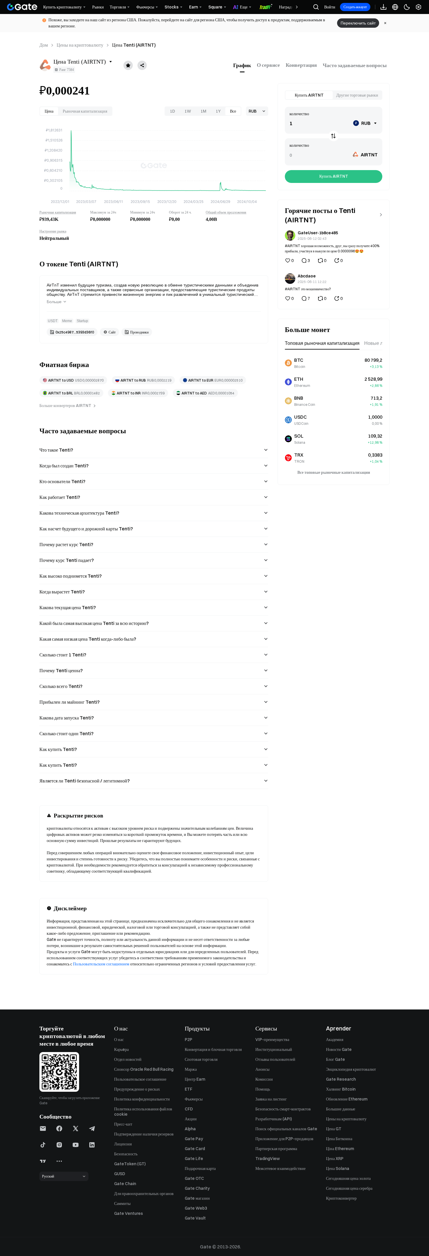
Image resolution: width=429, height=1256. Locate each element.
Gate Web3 (196, 1208)
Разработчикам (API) (273, 1119)
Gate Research (341, 1079)
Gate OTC (194, 1178)
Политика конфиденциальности (142, 1099)
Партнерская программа (276, 1148)
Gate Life (194, 1158)
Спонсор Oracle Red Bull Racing (143, 1069)
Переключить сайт (358, 23)
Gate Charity (197, 1188)
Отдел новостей (128, 1059)
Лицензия (123, 1144)
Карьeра (121, 1049)
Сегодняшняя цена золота (348, 1178)
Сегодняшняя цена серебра (349, 1188)
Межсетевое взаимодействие (280, 1168)
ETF (188, 1089)
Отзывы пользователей (275, 1059)
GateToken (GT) (130, 1163)
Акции (191, 1119)
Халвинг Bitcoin (340, 1089)
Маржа (191, 1069)
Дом (43, 45)
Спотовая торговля (201, 1059)
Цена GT (333, 1128)
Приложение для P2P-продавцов (284, 1138)
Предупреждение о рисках (137, 1089)
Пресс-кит (123, 1124)
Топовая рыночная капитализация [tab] (322, 343)
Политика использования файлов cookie (143, 1111)
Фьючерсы (194, 1099)
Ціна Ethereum (340, 1148)
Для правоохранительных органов (144, 1193)
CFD (189, 1109)
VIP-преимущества (272, 1039)
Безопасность (125, 1154)
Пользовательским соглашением (101, 964)
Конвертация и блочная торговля (213, 1049)
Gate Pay (194, 1138)
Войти (329, 7)
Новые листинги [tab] (382, 343)
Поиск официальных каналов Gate (286, 1128)
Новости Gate (339, 1049)
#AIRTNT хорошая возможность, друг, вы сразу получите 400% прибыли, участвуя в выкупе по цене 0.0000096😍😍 (332, 248)
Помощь (262, 1089)
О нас (119, 1039)
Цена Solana (337, 1168)
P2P (188, 1039)
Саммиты (122, 1203)
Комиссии (264, 1079)
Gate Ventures (128, 1213)
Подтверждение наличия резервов (144, 1134)
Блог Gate (335, 1059)
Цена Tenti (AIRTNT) (134, 45)
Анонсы (262, 1069)
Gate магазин (197, 1198)
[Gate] (22, 7)
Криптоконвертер (341, 1198)
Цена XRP (334, 1158)
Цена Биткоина (339, 1138)
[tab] (242, 65)
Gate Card (195, 1148)
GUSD (119, 1173)
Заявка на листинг (271, 1099)
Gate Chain (125, 1183)
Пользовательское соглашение (140, 1079)
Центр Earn (195, 1079)
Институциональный (273, 1049)
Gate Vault (195, 1218)
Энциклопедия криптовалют (351, 1069)
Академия (334, 1039)
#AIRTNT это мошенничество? (308, 289)
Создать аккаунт (355, 7)
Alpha (190, 1128)
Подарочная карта (200, 1168)
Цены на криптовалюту (80, 45)
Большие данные (340, 1109)
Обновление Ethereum (346, 1099)
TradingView (267, 1158)
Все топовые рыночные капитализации (333, 472)
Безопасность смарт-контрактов (283, 1109)
